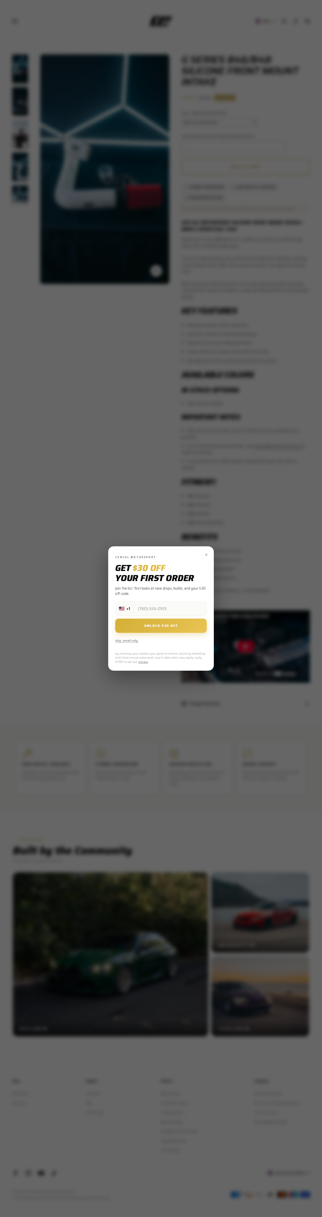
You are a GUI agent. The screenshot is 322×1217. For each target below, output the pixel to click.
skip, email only (126, 640)
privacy (143, 662)
